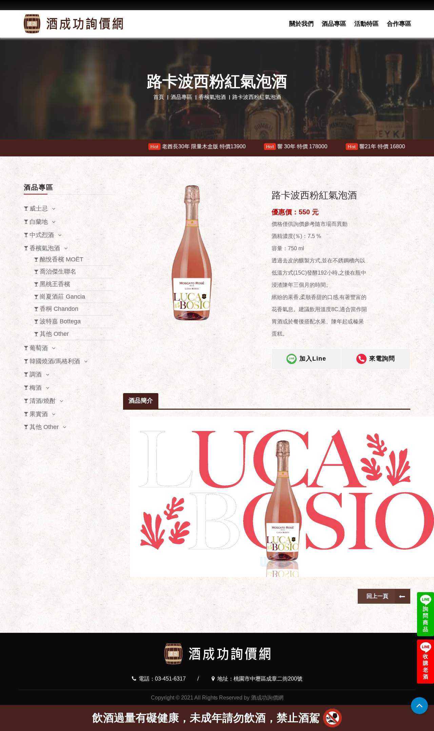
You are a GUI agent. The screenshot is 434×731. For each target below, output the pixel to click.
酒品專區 (334, 23)
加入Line (312, 358)
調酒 (35, 374)
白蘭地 (38, 221)
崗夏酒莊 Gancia (62, 296)
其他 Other (54, 333)
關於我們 (301, 23)
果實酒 (38, 414)
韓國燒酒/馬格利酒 (54, 361)
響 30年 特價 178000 (252, 146)
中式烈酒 (41, 235)
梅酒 (35, 387)
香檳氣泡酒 (212, 97)
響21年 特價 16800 (332, 146)
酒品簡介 (141, 400)
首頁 (158, 97)
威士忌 (38, 208)
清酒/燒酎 (42, 400)
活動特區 (366, 23)
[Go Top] (419, 705)
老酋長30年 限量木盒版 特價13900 (153, 146)
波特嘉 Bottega (60, 321)
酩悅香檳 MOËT (61, 259)
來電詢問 (382, 358)
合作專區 (399, 23)
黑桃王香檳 (55, 284)
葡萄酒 (38, 348)
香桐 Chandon (59, 308)
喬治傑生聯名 (58, 271)
